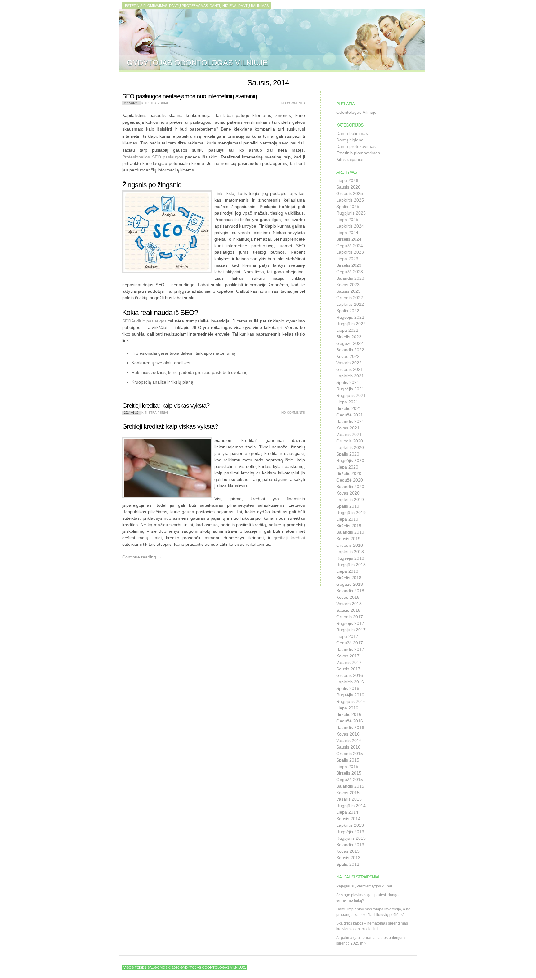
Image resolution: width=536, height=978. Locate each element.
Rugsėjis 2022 (350, 317)
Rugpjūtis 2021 (351, 395)
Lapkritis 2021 (350, 375)
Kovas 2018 (348, 597)
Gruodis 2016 (349, 675)
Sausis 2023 (348, 291)
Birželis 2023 (348, 265)
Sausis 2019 (348, 538)
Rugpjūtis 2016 (351, 701)
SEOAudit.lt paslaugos (144, 320)
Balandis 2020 (350, 486)
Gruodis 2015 (349, 753)
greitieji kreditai (289, 537)
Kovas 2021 (348, 427)
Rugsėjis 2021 (350, 388)
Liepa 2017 (347, 636)
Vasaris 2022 (349, 362)
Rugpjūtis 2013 (351, 838)
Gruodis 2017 (349, 616)
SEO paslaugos (167, 156)
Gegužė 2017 (349, 642)
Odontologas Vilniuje (356, 112)
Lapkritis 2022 (350, 304)
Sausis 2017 (348, 668)
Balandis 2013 (350, 844)
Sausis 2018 (348, 610)
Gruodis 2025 (349, 193)
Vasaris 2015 (349, 799)
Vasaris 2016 (349, 740)
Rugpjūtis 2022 (351, 323)
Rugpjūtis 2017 (351, 629)
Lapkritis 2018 (350, 551)
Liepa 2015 (347, 766)
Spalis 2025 (347, 206)
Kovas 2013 (348, 851)
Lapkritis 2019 (350, 499)
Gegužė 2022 (349, 343)
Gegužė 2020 (349, 480)
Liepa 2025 (347, 219)
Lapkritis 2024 (350, 226)
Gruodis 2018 (349, 545)
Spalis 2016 (347, 688)
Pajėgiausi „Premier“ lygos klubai (364, 886)
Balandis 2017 (350, 649)
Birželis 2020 (348, 473)
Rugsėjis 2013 (350, 831)
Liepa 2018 (347, 571)
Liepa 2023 (347, 258)
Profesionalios (137, 156)
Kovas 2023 (348, 284)
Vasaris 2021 (349, 434)
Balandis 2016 (350, 727)
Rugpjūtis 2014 (351, 805)
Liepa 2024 (347, 232)
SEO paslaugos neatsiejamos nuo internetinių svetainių (189, 96)
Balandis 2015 (350, 786)
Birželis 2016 (348, 714)
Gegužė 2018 (349, 584)
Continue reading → (142, 556)
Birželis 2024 (348, 239)
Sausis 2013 (348, 857)
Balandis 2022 (350, 349)
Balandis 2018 (350, 590)
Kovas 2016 (348, 733)
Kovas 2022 (348, 356)
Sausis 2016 (348, 747)
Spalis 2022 (347, 310)
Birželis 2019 (348, 525)
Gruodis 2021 (349, 369)
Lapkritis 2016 (350, 681)
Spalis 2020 (347, 453)
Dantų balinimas (352, 133)
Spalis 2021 (347, 382)
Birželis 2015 (348, 773)
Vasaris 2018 (349, 603)
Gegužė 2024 (349, 245)
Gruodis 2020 (349, 440)
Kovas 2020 (348, 493)
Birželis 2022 (348, 336)
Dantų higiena (350, 139)
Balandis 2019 (350, 532)
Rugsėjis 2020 (350, 460)
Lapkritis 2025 (350, 200)
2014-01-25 (131, 412)
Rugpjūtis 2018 (351, 564)
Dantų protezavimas (356, 146)
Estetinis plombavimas (358, 152)
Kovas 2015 (348, 792)
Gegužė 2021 (349, 414)
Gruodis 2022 (349, 297)
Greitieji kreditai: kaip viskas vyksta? (165, 405)
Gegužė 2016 (349, 720)
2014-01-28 (131, 103)
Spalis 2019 (347, 506)
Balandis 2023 (350, 278)
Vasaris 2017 (349, 662)
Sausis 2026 (348, 186)
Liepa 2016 (347, 707)
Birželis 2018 (348, 577)
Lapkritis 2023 (350, 252)
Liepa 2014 (347, 812)
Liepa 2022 (347, 330)
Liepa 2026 (347, 180)
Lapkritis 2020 (350, 447)
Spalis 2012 (347, 864)
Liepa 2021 (347, 401)
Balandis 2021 (350, 421)
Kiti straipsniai (154, 103)
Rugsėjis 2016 (350, 694)
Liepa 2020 (347, 467)
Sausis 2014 (348, 818)
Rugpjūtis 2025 (351, 213)
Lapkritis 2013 (350, 825)
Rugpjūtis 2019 (351, 512)
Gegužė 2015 (349, 779)
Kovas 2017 (348, 655)
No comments (293, 103)
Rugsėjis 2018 (350, 558)
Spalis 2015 (347, 760)
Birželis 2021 (348, 408)
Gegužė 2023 (349, 271)
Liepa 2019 (347, 519)
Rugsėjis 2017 (350, 623)
